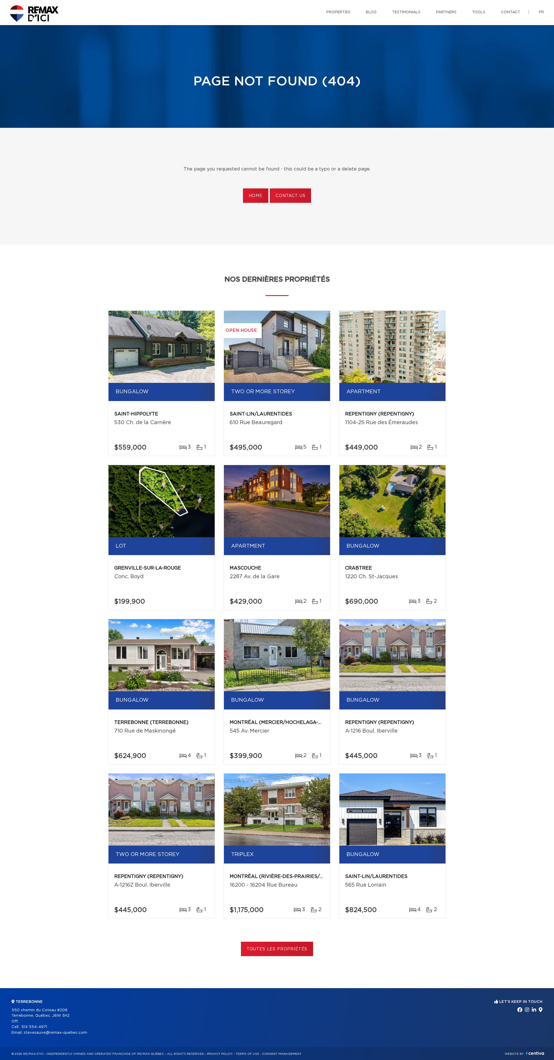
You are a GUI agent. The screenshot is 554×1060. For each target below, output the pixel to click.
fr (541, 12)
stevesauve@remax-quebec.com (55, 1033)
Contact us (290, 196)
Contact (510, 12)
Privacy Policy (220, 1053)
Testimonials (406, 12)
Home (256, 196)
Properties (338, 12)
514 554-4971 (34, 1027)
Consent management (282, 1053)
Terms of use (247, 1053)
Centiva (535, 1053)
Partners (446, 12)
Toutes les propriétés (277, 949)
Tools (478, 12)
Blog (371, 12)
